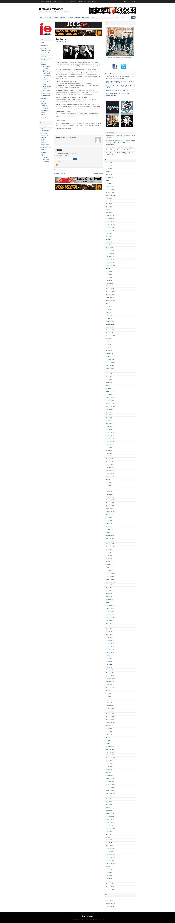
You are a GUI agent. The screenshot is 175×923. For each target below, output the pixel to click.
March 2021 (109, 353)
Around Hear (46, 66)
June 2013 (109, 626)
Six (98, 125)
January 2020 (110, 394)
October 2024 (110, 227)
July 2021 (109, 341)
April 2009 (109, 772)
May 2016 (109, 523)
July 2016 (109, 517)
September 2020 (110, 371)
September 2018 (110, 441)
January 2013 (110, 640)
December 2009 (110, 749)
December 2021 (110, 327)
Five (93, 125)
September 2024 (110, 230)
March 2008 (109, 810)
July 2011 (109, 693)
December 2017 (110, 467)
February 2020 (110, 391)
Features (43, 92)
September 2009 (110, 758)
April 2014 (109, 596)
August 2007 (109, 831)
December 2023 (110, 256)
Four (90, 125)
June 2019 (109, 415)
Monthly (77, 17)
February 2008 (110, 813)
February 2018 (110, 462)
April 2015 (109, 561)
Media (44, 84)
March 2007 (109, 846)
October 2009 (110, 755)
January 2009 (110, 781)
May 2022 (109, 312)
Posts (125, 2)
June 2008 (109, 802)
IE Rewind (62, 17)
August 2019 (109, 409)
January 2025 (110, 218)
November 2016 (110, 506)
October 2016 (110, 509)
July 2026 (109, 166)
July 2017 (109, 482)
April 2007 (109, 843)
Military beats (98, 173)
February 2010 (110, 743)
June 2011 (109, 696)
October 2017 (110, 473)
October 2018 (110, 438)
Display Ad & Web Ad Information (54, 2)
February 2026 (110, 180)
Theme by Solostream (98, 919)
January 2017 (110, 500)
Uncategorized (85, 17)
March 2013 (109, 635)
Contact (43, 137)
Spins (43, 116)
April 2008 (109, 807)
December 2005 (110, 890)
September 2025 (110, 195)
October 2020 (110, 368)
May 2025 (109, 207)
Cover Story (48, 17)
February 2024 (110, 251)
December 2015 (110, 538)
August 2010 (109, 725)
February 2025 (110, 215)
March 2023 (109, 283)
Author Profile (72, 137)
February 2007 (110, 849)
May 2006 (109, 875)
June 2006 (109, 872)
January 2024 (110, 254)
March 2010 (109, 740)
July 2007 (109, 834)
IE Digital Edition (46, 94)
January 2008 (110, 816)
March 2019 (109, 424)
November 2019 (110, 400)
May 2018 (109, 453)
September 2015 (110, 547)
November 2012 (110, 646)
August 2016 (109, 514)
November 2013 (110, 611)
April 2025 (109, 210)
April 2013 (109, 632)
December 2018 (110, 432)
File (44, 77)
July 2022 (109, 306)
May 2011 (109, 699)
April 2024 (109, 245)
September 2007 (110, 828)
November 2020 (110, 365)
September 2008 (110, 793)
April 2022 (109, 315)
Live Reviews (45, 110)
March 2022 (109, 318)
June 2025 (109, 204)
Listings (94, 2)
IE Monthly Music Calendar (84, 2)
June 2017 (109, 485)
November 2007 (110, 822)
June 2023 (109, 274)
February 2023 (110, 286)
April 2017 (109, 491)
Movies (43, 112)
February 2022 (110, 321)
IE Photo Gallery (45, 95)
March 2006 (109, 881)
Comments (132, 2)
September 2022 (110, 300)
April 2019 (109, 421)
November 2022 (110, 295)
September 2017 (110, 476)
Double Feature (47, 75)
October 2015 (110, 544)
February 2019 (110, 426)
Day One (73, 125)
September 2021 (110, 336)
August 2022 (109, 303)
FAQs (42, 139)
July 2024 (109, 236)
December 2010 (110, 714)
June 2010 (109, 731)
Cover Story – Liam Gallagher (126, 147)
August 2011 (109, 690)
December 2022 (110, 292)
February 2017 (110, 497)
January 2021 (110, 359)
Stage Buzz (44, 118)
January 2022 (110, 324)
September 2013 (110, 617)
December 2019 (110, 397)
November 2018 (110, 435)
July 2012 (109, 658)
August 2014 (109, 585)
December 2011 (110, 679)
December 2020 (110, 362)
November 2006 (110, 857)
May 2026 (109, 171)
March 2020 (109, 388)
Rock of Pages (47, 86)
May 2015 (109, 558)
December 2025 (110, 186)
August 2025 (109, 198)
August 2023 (109, 268)
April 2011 (109, 702)
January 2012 (110, 676)
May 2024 (109, 242)
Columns (43, 64)
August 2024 (109, 233)
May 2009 (109, 769)
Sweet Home (46, 90)
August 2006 (109, 866)
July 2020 (109, 377)
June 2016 (109, 520)
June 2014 (109, 591)
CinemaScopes (47, 72)
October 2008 (110, 790)
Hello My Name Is (46, 50)
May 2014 (109, 594)
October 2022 (110, 297)
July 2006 (109, 869)
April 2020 (109, 385)
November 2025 (110, 189)
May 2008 (109, 805)
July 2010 (109, 728)
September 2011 (110, 687)
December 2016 (110, 503)
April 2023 (109, 280)
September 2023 (110, 265)
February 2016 (110, 532)
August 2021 (109, 339)
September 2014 (110, 582)
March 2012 (109, 670)
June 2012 (109, 661)
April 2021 (109, 350)
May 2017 (109, 488)
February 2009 (110, 778)
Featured (56, 17)
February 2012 (110, 673)
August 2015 (109, 550)
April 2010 (109, 737)
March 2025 (109, 212)
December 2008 (110, 784)
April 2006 (109, 878)
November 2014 (110, 576)
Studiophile (46, 88)
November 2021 (110, 330)
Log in (108, 898)
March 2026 (109, 177)
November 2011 (110, 681)
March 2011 (109, 705)
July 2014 (109, 588)
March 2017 (109, 494)
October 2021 (110, 333)
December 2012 (110, 643)
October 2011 (110, 684)
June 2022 (109, 309)
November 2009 (110, 752)
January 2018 (110, 465)
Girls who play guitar (60, 173)
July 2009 (109, 764)
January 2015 (110, 570)
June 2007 (109, 837)
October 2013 (110, 614)
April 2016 (109, 526)
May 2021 (109, 347)
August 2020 (109, 374)
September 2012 (110, 652)
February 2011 (110, 708)
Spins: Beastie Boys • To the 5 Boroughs (117, 90)
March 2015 (109, 564)
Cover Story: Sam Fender (124, 150)
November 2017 (110, 470)
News (43, 114)
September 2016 (110, 511)
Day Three (85, 125)
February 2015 (110, 567)
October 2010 (110, 720)
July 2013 (109, 623)
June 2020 (109, 380)
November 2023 (110, 259)
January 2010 (110, 746)
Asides (41, 17)
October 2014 (110, 579)
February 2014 (110, 602)
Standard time (62, 39)
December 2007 (110, 819)
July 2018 (109, 447)
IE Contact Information (70, 2)
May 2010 (109, 734)
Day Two (79, 125)
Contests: (42, 2)
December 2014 (110, 573)
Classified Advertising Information (46, 159)
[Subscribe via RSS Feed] (57, 165)
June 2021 (109, 344)
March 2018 (109, 459)
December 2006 (110, 854)
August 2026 (109, 163)
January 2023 (110, 289)
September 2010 (110, 722)
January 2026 (110, 183)
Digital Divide (46, 73)
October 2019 (110, 403)
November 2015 (110, 541)
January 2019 (110, 429)
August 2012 (109, 655)
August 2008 (109, 796)
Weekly (93, 17)
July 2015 (109, 552)
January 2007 (110, 851)
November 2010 (110, 717)
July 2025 (109, 201)
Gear (44, 79)
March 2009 (109, 775)
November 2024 (110, 224)
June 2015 (109, 555)
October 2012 (110, 649)
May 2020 (109, 382)
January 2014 (110, 605)
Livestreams (70, 17)
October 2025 (110, 192)
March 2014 (109, 599)
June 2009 (109, 766)
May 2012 (109, 664)
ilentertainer (58, 41)
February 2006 (110, 884)
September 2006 (110, 863)
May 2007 (109, 840)
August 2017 (109, 479)
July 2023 (109, 271)
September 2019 (110, 406)
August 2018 (109, 444)
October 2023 (110, 262)
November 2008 (110, 787)
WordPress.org (110, 906)
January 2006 (110, 887)
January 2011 (110, 711)
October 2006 (110, 860)
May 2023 (109, 277)
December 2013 (110, 608)
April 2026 (109, 174)
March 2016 (109, 529)
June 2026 (109, 168)
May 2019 (109, 418)
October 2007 (110, 825)
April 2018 (109, 456)
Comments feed (110, 904)
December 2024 (110, 221)
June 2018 (109, 450)
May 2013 (109, 629)
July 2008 (109, 799)
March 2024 (109, 248)
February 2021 (110, 356)
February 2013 (110, 637)
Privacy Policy (45, 144)
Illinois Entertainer (51, 9)
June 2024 (109, 239)
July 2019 (109, 412)
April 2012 (109, 667)
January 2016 (110, 535)
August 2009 (109, 761)
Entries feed (109, 901)
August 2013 (109, 620)
